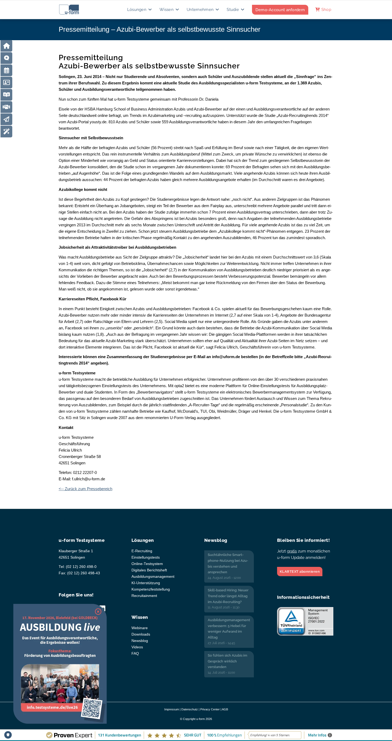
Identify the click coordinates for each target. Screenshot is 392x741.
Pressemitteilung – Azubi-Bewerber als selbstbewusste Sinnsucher (160, 29)
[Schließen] (98, 611)
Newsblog (139, 641)
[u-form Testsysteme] (74, 9)
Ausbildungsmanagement (152, 577)
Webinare (139, 628)
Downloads (140, 634)
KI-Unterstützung (145, 583)
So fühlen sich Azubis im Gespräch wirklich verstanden (227, 661)
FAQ (135, 654)
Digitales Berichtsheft (149, 570)
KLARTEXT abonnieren (300, 572)
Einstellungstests (145, 557)
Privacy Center (210, 709)
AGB (225, 709)
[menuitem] (140, 9)
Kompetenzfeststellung (150, 589)
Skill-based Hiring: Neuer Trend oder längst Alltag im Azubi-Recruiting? (228, 596)
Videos (137, 647)
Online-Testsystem (147, 564)
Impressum (171, 709)
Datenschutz (189, 709)
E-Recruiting (141, 551)
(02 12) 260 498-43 (83, 573)
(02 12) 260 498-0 (81, 567)
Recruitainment (144, 596)
